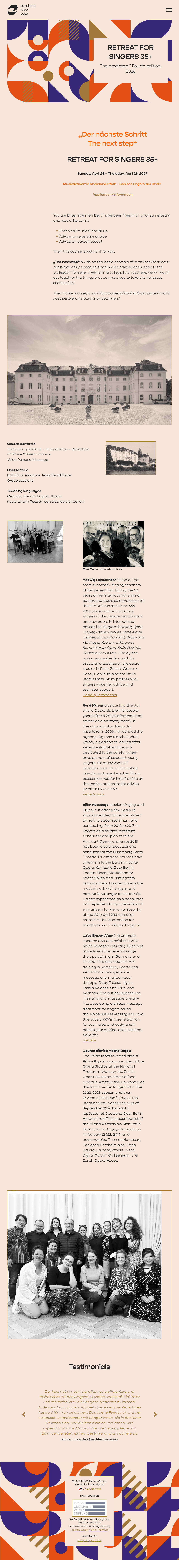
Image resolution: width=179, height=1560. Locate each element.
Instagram (83, 1540)
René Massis (93, 794)
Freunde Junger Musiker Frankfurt (89, 1530)
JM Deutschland (91, 1489)
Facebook (96, 1540)
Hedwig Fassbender (100, 695)
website (89, 1040)
